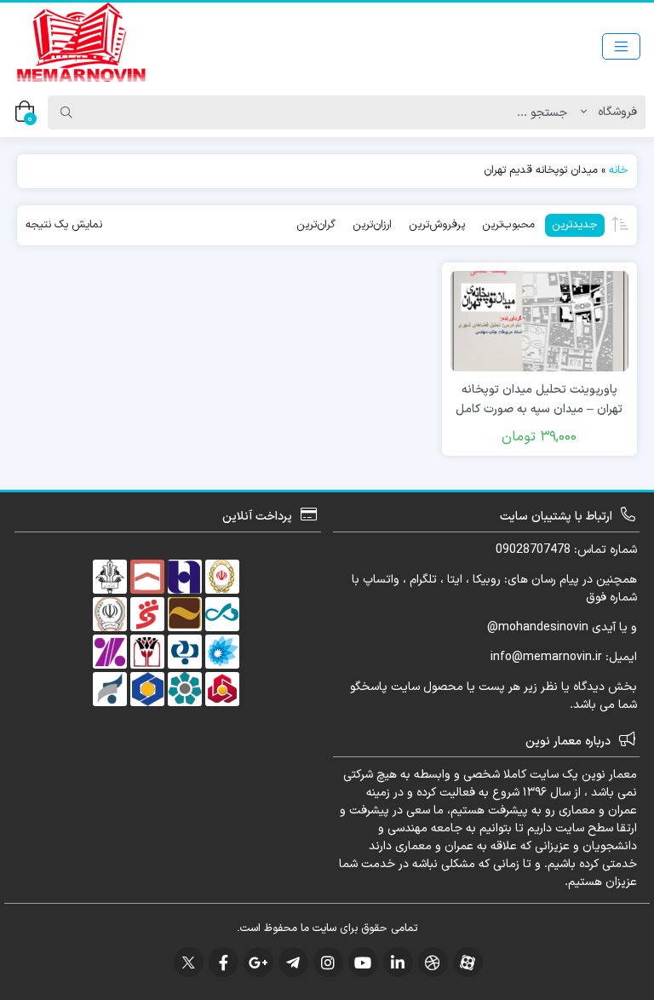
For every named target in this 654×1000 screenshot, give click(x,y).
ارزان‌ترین (372, 224)
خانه (618, 170)
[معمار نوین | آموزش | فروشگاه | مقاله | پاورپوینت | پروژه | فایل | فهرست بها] (81, 46)
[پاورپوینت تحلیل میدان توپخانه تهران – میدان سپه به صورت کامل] (539, 321)
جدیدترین (575, 224)
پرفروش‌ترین (437, 224)
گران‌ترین (316, 224)
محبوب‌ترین (508, 224)
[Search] (66, 112)
